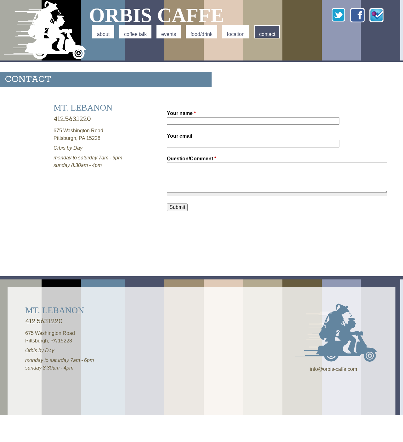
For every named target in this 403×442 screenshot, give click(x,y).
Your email (179, 136)
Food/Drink (201, 34)
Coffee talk (135, 34)
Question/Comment (191, 158)
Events (168, 34)
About (103, 34)
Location (236, 34)
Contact (267, 34)
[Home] (46, 30)
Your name (181, 113)
